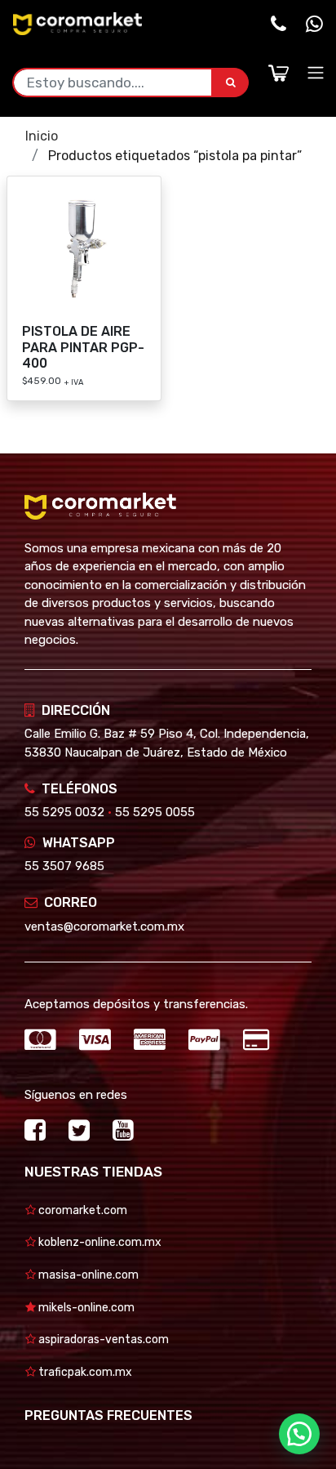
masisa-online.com (87, 1275)
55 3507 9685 (64, 866)
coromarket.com (81, 1210)
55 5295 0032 (64, 812)
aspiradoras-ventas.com (102, 1339)
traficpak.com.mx (84, 1372)
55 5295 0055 (155, 812)
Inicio (41, 136)
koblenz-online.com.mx (98, 1242)
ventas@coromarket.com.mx (104, 926)
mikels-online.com (85, 1308)
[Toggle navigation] (315, 73)
